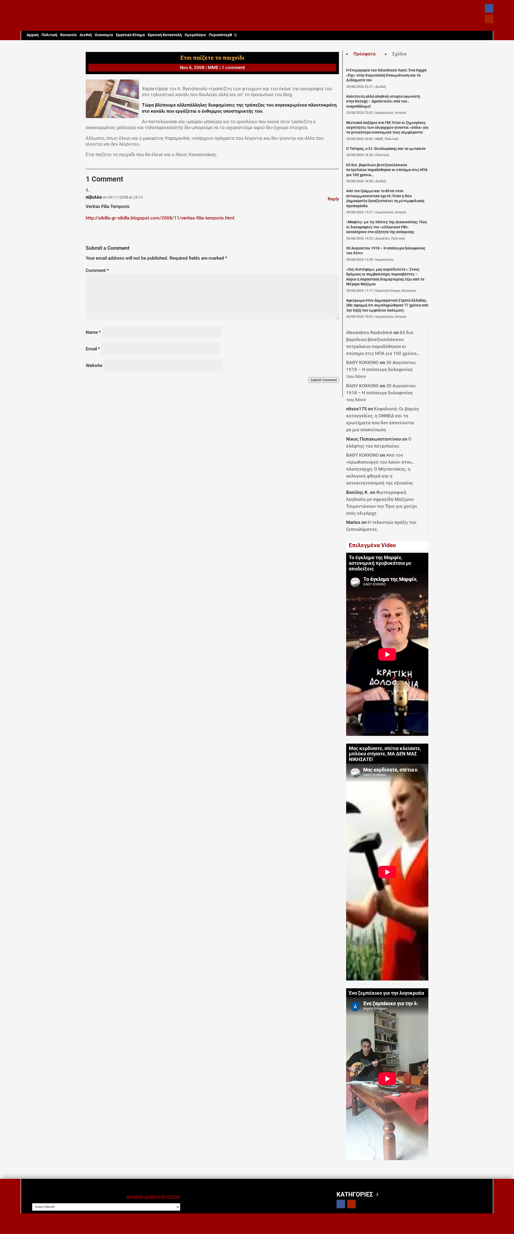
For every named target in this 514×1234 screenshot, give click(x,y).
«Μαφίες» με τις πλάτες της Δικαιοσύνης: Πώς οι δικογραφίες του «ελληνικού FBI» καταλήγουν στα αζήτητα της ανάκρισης (386, 227)
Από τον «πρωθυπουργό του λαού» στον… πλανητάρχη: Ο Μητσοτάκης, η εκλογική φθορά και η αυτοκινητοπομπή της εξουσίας (380, 469)
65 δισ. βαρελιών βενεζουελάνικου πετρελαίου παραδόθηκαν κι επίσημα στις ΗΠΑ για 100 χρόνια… (387, 170)
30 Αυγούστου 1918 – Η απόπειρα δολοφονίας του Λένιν (380, 369)
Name (93, 332)
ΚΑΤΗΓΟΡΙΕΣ (355, 1194)
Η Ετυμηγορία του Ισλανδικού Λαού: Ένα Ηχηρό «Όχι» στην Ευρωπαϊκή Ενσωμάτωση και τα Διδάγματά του (386, 75)
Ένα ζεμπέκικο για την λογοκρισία (386, 993)
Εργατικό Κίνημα (130, 35)
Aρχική (33, 35)
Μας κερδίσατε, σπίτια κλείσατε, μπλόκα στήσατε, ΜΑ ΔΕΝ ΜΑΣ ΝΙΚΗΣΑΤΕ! (385, 754)
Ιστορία (400, 113)
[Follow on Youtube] (489, 19)
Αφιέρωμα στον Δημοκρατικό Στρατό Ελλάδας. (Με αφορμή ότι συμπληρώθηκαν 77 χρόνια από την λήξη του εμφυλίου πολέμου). (387, 305)
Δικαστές (382, 238)
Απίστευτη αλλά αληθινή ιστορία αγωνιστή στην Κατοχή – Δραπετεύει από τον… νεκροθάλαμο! (383, 101)
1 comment (233, 67)
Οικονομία (104, 35)
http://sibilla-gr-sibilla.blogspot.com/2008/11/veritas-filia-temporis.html (160, 218)
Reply (333, 199)
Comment (97, 270)
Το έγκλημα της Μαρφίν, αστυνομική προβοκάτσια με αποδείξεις (380, 563)
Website (94, 365)
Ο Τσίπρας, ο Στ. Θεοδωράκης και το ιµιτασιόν (386, 148)
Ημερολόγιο (195, 35)
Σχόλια (399, 53)
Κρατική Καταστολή (165, 35)
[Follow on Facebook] (489, 8)
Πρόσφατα (364, 53)
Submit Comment (324, 380)
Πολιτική (49, 35)
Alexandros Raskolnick (369, 332)
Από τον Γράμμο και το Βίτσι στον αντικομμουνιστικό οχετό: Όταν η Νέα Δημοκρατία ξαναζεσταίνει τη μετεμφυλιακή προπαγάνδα (385, 198)
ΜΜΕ (213, 67)
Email (93, 348)
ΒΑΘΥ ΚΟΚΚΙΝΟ (362, 362)
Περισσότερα (220, 35)
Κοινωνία (68, 35)
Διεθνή (86, 35)
